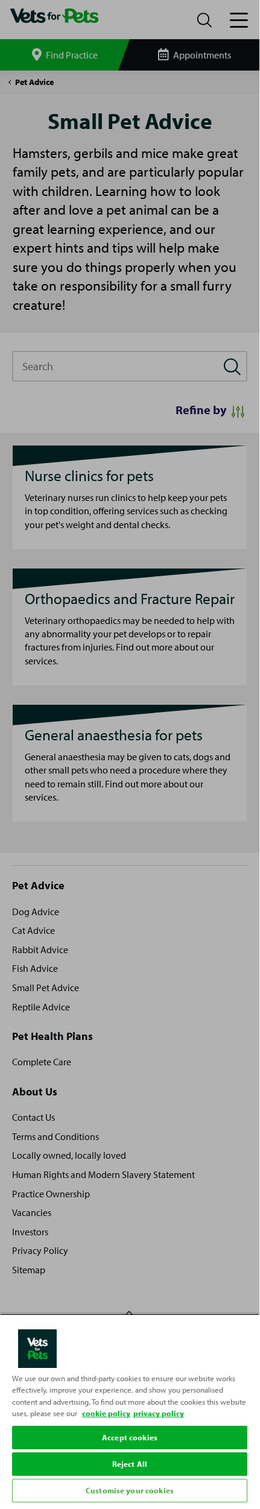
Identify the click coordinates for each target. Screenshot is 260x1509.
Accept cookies (129, 1437)
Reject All (129, 1464)
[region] (129, 1409)
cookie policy (106, 1413)
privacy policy (158, 1413)
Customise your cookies (130, 1490)
